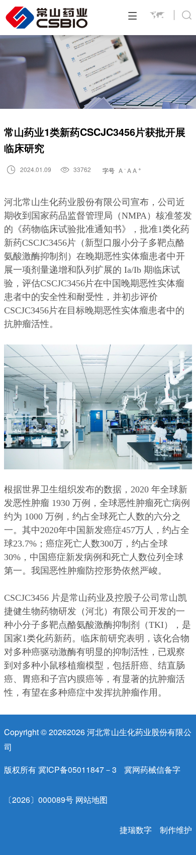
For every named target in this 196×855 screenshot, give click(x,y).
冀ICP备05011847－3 (77, 769)
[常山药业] (46, 17)
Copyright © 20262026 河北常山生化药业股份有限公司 (97, 739)
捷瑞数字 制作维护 (156, 829)
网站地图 (91, 799)
